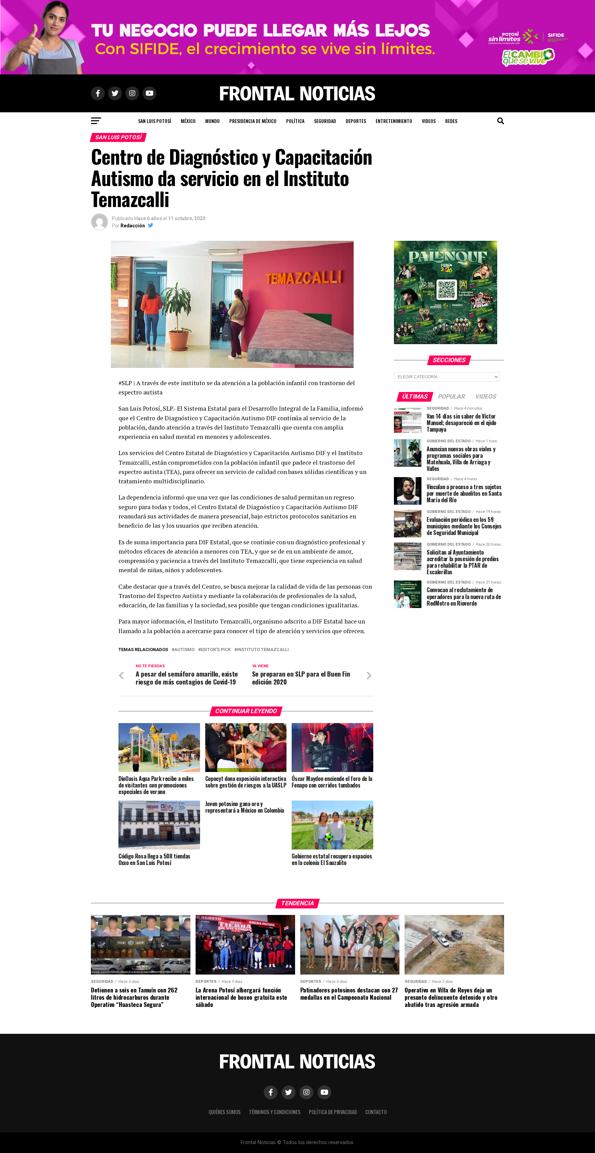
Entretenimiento (394, 120)
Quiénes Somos (225, 1111)
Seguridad (325, 120)
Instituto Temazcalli (263, 650)
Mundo (212, 120)
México (188, 120)
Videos (429, 120)
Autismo (184, 650)
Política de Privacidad (333, 1111)
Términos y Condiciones (275, 1111)
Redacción (133, 225)
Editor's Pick (216, 650)
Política (295, 120)
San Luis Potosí (154, 120)
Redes (451, 120)
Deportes (356, 120)
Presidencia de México (252, 120)
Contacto (376, 1111)
